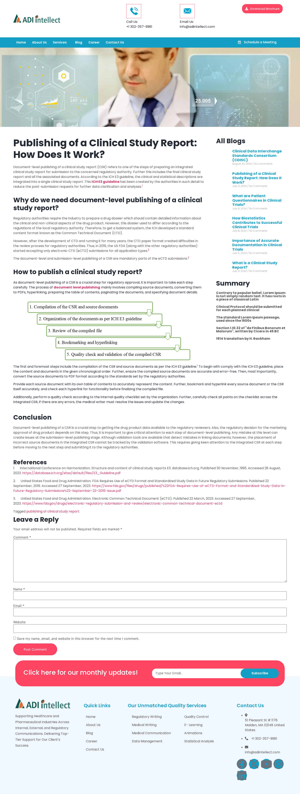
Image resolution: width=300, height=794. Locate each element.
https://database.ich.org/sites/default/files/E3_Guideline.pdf (71, 473)
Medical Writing (144, 725)
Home (21, 42)
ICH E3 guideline (105, 181)
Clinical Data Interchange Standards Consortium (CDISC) (257, 155)
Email (18, 605)
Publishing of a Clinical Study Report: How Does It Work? (257, 178)
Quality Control (196, 716)
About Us (39, 42)
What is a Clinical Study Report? (254, 265)
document (63, 287)
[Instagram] (278, 764)
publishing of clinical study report (52, 511)
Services (60, 42)
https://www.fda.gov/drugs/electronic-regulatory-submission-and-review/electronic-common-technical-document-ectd (121, 503)
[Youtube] (266, 764)
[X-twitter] (254, 764)
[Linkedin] (242, 775)
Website (19, 622)
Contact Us (115, 42)
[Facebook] (242, 764)
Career (94, 42)
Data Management (147, 741)
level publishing (86, 287)
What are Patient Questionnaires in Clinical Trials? (256, 200)
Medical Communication (151, 733)
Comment (22, 537)
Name (19, 589)
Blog (78, 42)
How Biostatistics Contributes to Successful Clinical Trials (257, 222)
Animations (193, 733)
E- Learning (193, 725)
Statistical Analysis (199, 741)
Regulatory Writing (147, 716)
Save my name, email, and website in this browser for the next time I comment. (78, 638)
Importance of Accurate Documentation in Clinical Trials (257, 245)
